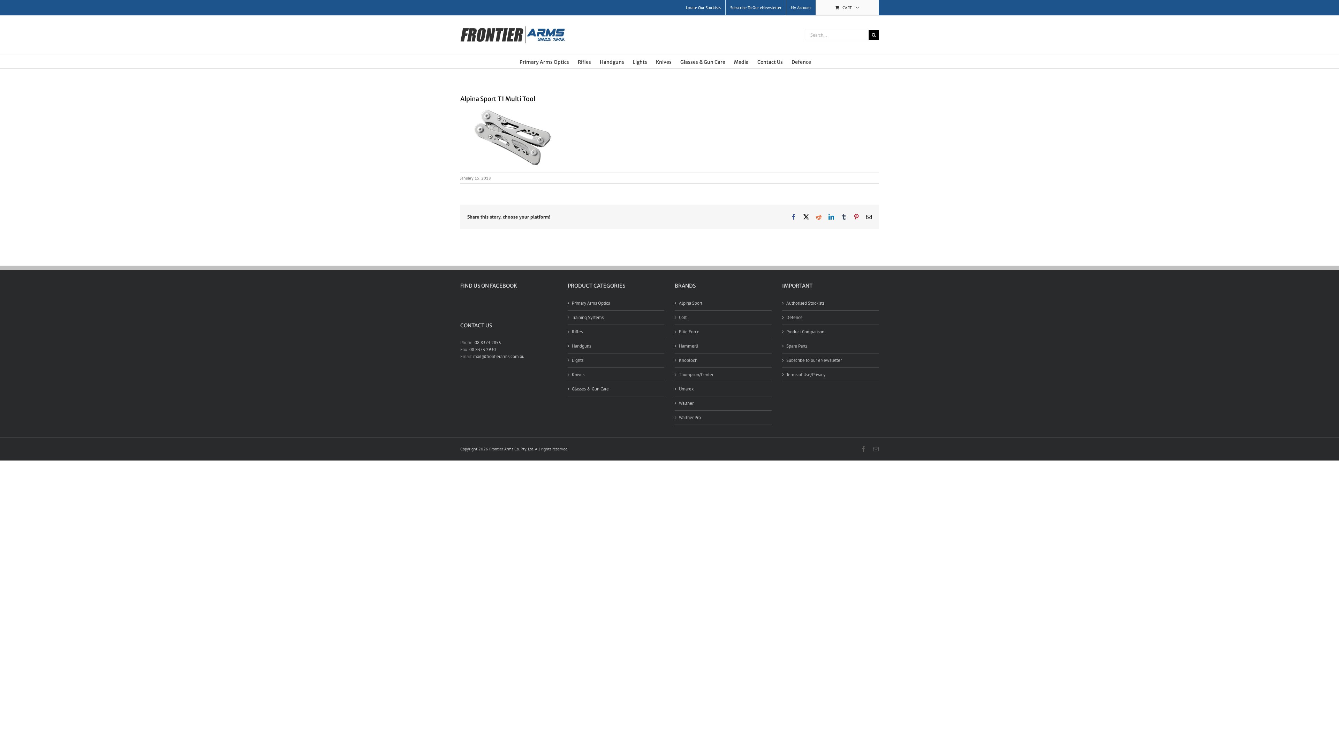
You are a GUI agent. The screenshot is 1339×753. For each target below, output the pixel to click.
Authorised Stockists (805, 303)
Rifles (577, 332)
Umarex (686, 389)
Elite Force (689, 332)
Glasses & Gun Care (590, 389)
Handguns (581, 346)
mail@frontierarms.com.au (498, 356)
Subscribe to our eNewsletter (814, 360)
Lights (577, 360)
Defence (794, 317)
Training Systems (588, 317)
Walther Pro (690, 417)
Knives (578, 375)
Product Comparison (805, 332)
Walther (686, 403)
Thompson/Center (696, 375)
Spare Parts (796, 346)
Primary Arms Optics (591, 303)
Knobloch (688, 360)
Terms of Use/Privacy (805, 375)
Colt (683, 317)
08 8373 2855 (488, 342)
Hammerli (688, 346)
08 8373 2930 (482, 349)
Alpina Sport (690, 303)
